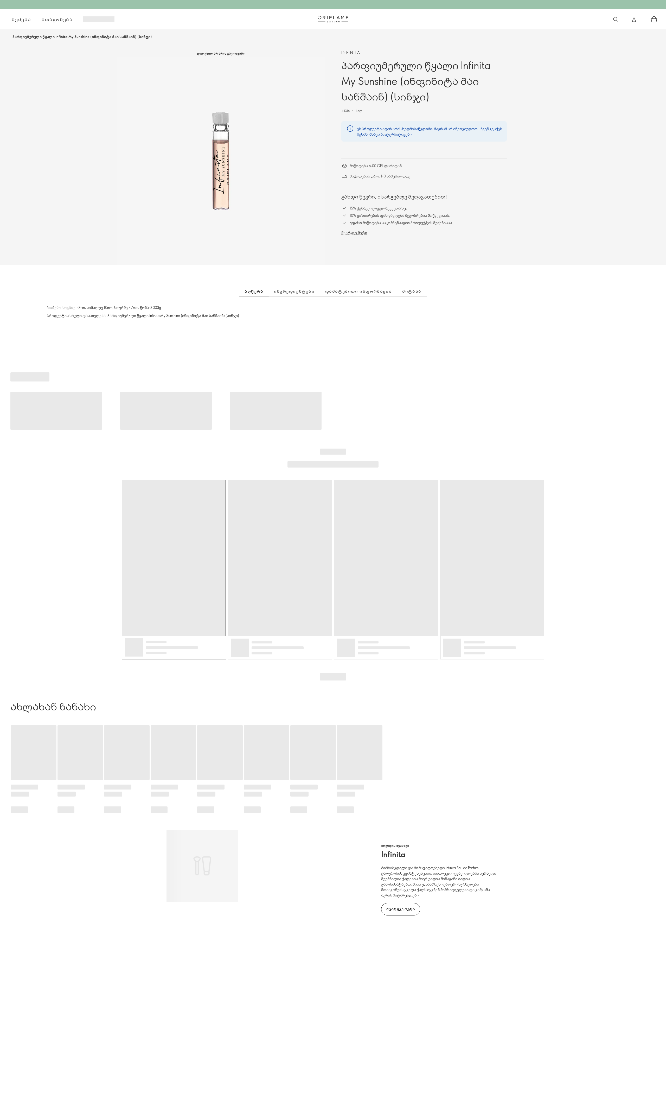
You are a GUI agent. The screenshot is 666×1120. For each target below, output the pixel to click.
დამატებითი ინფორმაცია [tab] (358, 291)
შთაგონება (57, 19)
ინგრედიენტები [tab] (294, 291)
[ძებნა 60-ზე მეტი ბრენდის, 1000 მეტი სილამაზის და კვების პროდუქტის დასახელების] (615, 19)
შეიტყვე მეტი (354, 232)
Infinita (350, 52)
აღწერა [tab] (254, 291)
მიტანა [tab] (411, 291)
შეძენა (21, 19)
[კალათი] (654, 19)
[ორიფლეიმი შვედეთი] (333, 19)
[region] (221, 161)
